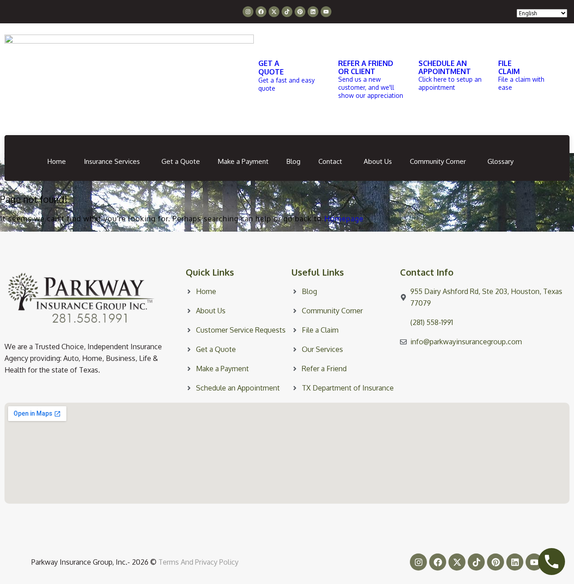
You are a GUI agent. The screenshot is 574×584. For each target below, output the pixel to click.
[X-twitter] (274, 11)
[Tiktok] (287, 11)
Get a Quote (180, 161)
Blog (293, 161)
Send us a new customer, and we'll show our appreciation (370, 87)
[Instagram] (248, 11)
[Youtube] (326, 11)
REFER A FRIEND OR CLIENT (365, 67)
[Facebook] (261, 11)
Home (57, 161)
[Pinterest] (300, 11)
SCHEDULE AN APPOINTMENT (444, 67)
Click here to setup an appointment (450, 83)
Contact (330, 161)
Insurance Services (112, 161)
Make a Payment (243, 161)
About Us (378, 161)
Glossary (500, 161)
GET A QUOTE (271, 67)
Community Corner (438, 161)
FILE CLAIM (509, 67)
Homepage (344, 218)
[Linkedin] (313, 11)
